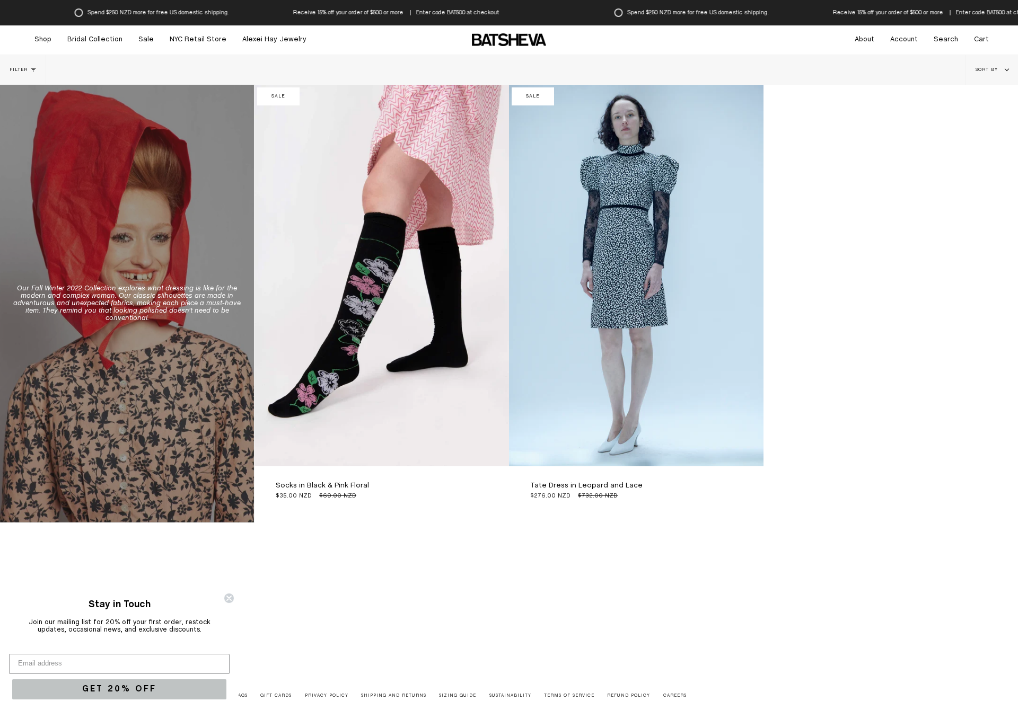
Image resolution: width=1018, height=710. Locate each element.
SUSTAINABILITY (510, 696)
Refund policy (628, 696)
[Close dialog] (229, 598)
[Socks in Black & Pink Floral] (381, 275)
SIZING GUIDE (457, 696)
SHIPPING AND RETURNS (393, 696)
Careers (675, 696)
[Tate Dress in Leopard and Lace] (636, 275)
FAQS (241, 696)
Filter (19, 70)
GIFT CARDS (276, 696)
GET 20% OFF (119, 689)
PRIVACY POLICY (326, 696)
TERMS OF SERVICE (569, 696)
